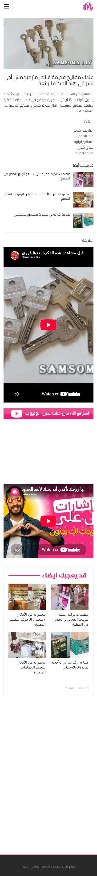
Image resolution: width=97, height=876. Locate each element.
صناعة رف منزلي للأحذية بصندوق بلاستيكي (42, 214)
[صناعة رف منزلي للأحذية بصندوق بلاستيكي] (83, 220)
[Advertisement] (58, 773)
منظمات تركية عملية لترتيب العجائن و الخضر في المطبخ (37, 176)
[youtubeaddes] (48, 413)
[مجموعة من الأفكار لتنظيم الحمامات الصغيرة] (27, 645)
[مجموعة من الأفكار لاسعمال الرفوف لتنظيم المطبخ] (83, 200)
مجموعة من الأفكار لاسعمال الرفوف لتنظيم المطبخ (37, 196)
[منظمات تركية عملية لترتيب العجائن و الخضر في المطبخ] (83, 179)
